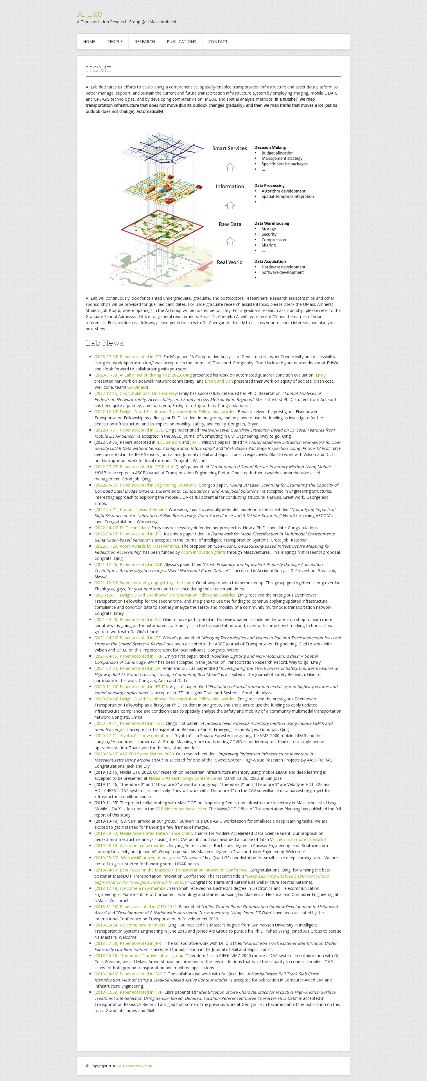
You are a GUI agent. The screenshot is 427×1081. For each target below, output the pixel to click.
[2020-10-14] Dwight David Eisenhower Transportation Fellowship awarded (165, 699)
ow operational (158, 735)
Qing (187, 375)
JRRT (194, 442)
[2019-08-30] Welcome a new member (130, 845)
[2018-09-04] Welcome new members (130, 925)
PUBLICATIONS (181, 41)
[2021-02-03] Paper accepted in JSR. (128, 668)
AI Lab (89, 13)
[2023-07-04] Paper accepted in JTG (127, 356)
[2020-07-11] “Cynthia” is (118, 735)
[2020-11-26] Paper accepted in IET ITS (131, 686)
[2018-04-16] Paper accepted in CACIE (130, 974)
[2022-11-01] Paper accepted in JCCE (128, 430)
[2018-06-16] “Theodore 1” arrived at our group (138, 955)
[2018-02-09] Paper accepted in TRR (128, 992)
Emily (321, 375)
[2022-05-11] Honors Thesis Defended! (131, 509)
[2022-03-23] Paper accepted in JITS (128, 534)
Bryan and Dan (219, 381)
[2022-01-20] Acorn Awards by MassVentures (136, 546)
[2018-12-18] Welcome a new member (130, 888)
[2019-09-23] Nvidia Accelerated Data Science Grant (143, 833)
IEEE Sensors (169, 442)
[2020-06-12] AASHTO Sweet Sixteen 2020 (134, 754)
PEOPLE (115, 41)
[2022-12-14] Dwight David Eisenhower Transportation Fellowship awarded (165, 411)
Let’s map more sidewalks (301, 839)
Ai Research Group (135, 1065)
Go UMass (137, 387)
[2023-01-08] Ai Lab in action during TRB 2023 (137, 375)
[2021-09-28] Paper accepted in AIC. (128, 619)
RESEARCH (144, 41)
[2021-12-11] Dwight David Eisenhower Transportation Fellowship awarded (165, 595)
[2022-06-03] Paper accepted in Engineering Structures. (146, 485)
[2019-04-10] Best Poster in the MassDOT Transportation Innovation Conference (170, 870)
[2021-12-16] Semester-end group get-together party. (145, 582)
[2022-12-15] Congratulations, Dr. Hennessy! (136, 393)
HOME (89, 41)
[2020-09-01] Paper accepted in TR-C (129, 723)
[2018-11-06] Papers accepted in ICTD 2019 (135, 906)
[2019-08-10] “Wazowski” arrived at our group (137, 857)
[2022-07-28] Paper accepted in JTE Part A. (134, 466)
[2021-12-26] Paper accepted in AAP (128, 564)
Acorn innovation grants (203, 552)
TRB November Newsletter (181, 809)
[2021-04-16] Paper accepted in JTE (127, 637)
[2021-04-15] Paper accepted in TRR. (128, 656)
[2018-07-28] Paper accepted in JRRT (129, 943)
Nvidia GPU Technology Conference (182, 778)
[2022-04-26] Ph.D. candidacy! (122, 527)
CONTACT (218, 41)
